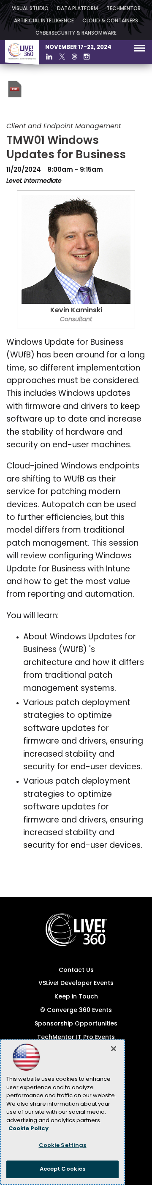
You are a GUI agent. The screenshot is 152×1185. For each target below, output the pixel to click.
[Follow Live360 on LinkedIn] (49, 57)
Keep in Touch (76, 997)
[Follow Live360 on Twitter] (62, 57)
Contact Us (76, 970)
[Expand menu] (139, 50)
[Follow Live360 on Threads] (74, 57)
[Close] (113, 1048)
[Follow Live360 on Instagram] (86, 57)
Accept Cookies (63, 1169)
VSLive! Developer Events (76, 983)
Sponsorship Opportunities (76, 1024)
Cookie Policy (28, 1128)
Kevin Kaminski (76, 310)
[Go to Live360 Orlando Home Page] (22, 63)
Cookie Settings (63, 1145)
